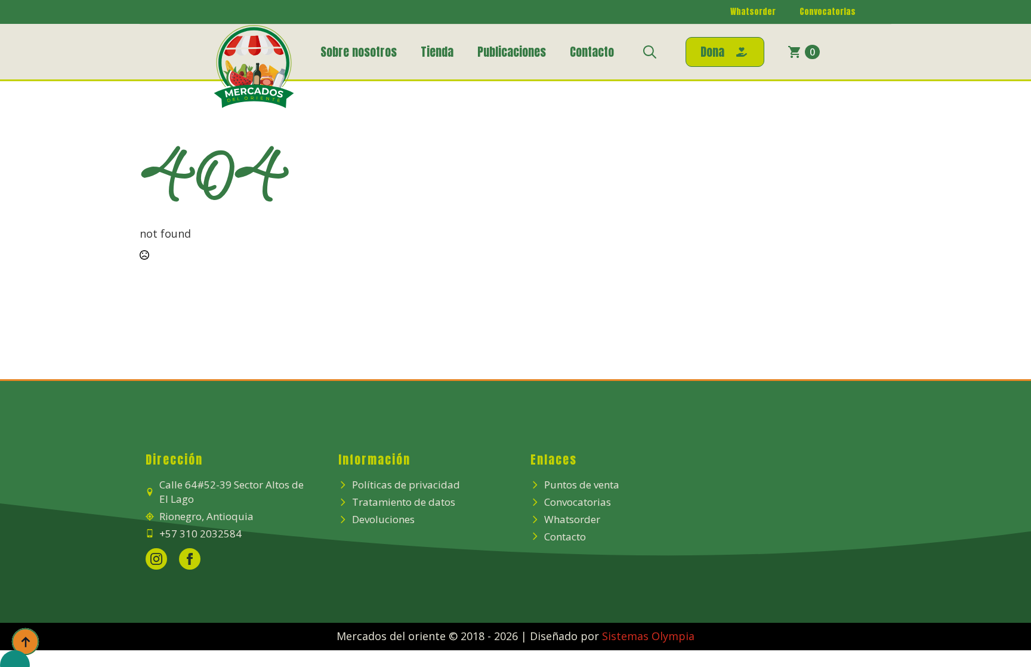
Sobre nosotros (358, 51)
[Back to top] (25, 641)
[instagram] (156, 559)
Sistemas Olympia (648, 636)
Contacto (592, 51)
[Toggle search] (650, 52)
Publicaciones (511, 51)
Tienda (437, 51)
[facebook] (189, 559)
